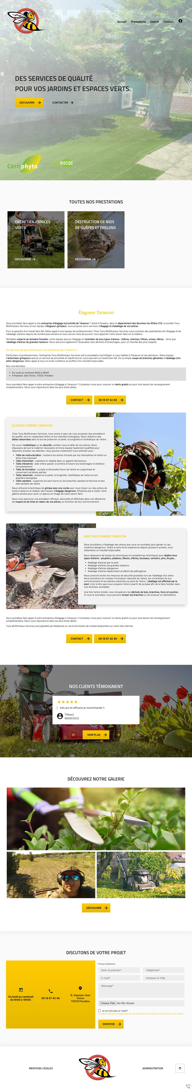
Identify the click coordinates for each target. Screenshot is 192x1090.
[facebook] (180, 21)
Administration (152, 1068)
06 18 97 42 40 (50, 998)
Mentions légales (41, 1068)
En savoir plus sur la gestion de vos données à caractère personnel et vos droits (140, 1013)
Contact (168, 21)
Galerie (154, 21)
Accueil (121, 21)
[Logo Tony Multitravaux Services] (26, 21)
